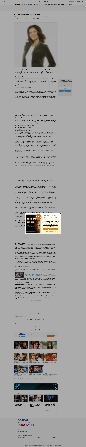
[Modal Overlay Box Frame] (43, 223)
